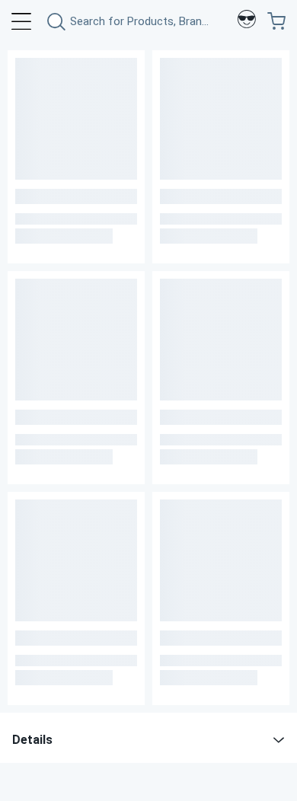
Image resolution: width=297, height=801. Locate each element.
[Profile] (247, 21)
